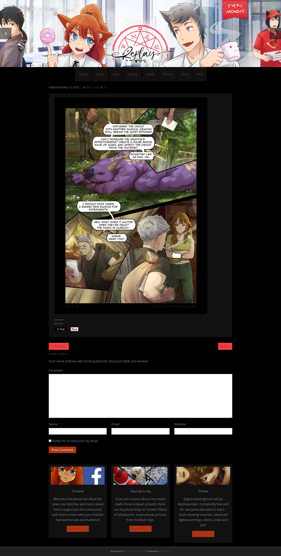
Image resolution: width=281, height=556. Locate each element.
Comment (56, 370)
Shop (185, 74)
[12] (130, 205)
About (100, 74)
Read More (76, 529)
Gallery (133, 74)
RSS (200, 74)
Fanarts (167, 74)
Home (83, 74)
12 (105, 87)
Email (116, 424)
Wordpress (164, 551)
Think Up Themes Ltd (135, 551)
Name (54, 424)
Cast (116, 74)
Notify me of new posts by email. (75, 441)
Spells (150, 74)
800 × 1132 (93, 87)
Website (180, 424)
